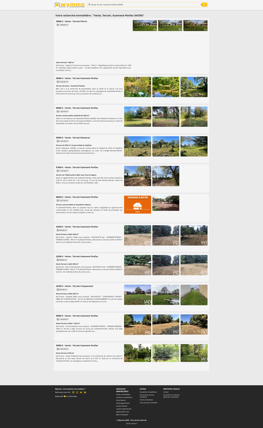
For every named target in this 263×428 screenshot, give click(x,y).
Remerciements (131, 424)
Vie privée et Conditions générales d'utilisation (171, 396)
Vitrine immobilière (146, 400)
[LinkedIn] (73, 392)
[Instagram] (77, 392)
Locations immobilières (124, 397)
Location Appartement (124, 409)
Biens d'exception (122, 415)
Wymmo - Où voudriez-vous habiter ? (70, 389)
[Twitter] (81, 392)
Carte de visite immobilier (148, 403)
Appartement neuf (122, 412)
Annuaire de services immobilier (147, 396)
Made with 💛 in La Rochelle (66, 396)
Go (204, 5)
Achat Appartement (123, 403)
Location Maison (121, 406)
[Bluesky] (85, 392)
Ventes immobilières (123, 394)
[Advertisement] (117, 42)
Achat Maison (121, 400)
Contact (166, 392)
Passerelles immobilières (148, 392)
